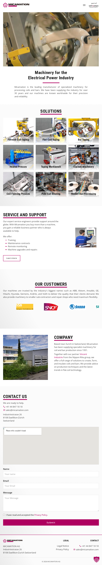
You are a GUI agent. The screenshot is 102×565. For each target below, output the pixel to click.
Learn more (11, 258)
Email (6, 480)
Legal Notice (63, 545)
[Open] (84, 5)
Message (7, 492)
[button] (96, 559)
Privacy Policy (40, 514)
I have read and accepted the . (27, 515)
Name (6, 469)
